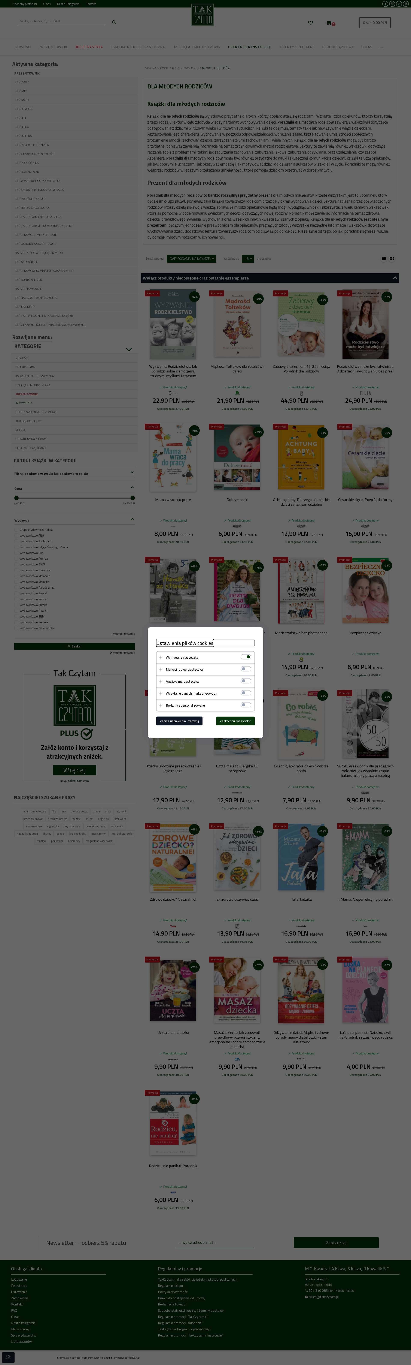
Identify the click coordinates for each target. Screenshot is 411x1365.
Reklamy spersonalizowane (185, 705)
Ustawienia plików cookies (184, 643)
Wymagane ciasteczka (182, 657)
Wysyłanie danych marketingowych (191, 693)
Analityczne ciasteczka (182, 681)
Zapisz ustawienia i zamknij (179, 720)
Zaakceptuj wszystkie (235, 720)
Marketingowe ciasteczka (184, 669)
